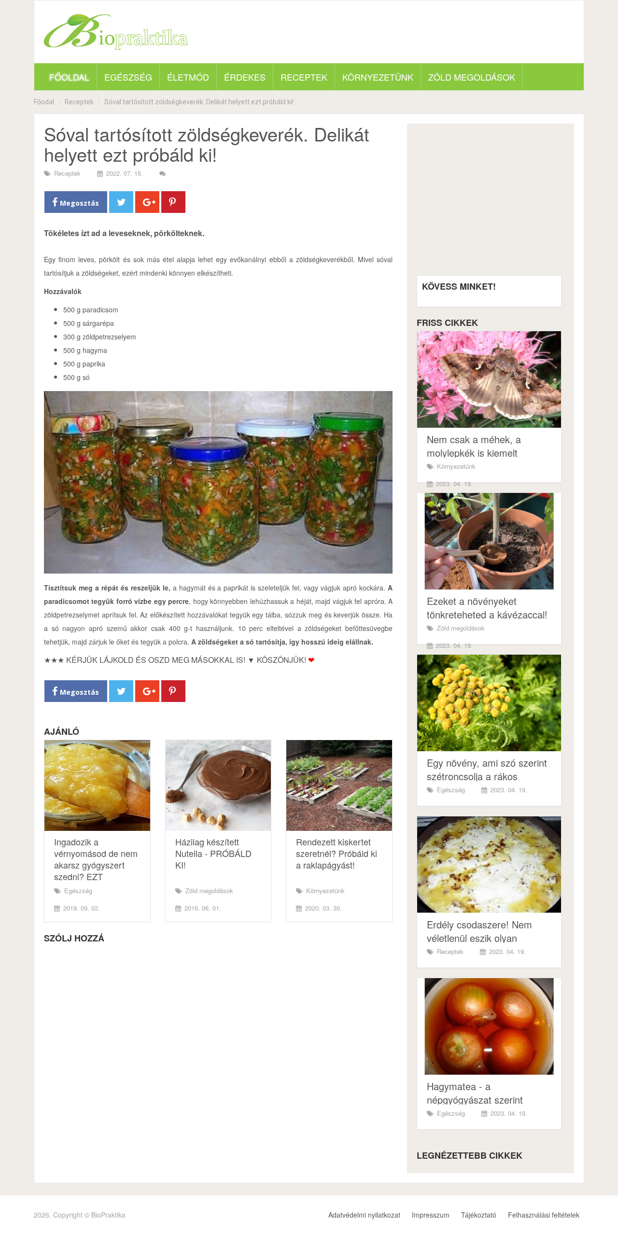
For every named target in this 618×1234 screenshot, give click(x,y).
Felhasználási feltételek (543, 1215)
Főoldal (69, 76)
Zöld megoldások (471, 76)
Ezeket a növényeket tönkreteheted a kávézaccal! (487, 607)
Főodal (44, 102)
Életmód (188, 76)
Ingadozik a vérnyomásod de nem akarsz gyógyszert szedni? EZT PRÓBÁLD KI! (96, 864)
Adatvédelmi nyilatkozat (364, 1215)
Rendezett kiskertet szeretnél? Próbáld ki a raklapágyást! (336, 853)
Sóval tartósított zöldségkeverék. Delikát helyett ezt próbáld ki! (199, 102)
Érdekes (245, 76)
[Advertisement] (489, 203)
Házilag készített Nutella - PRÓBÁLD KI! (213, 853)
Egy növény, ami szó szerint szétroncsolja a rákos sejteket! (487, 776)
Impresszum (430, 1215)
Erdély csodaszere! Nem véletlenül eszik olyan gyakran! (479, 937)
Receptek (304, 76)
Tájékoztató (478, 1215)
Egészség (128, 76)
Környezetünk (377, 76)
